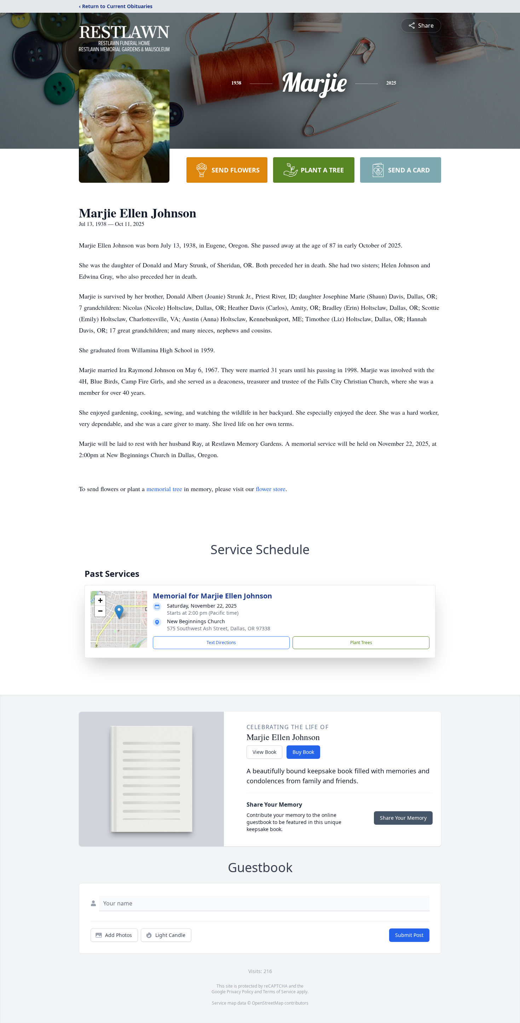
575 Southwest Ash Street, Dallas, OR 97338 (218, 628)
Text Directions (221, 643)
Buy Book (303, 752)
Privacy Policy (240, 992)
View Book (264, 752)
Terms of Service (279, 992)
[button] (119, 612)
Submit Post (409, 935)
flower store (270, 488)
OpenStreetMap (267, 1003)
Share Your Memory (403, 817)
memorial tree (164, 488)
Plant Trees (361, 643)
